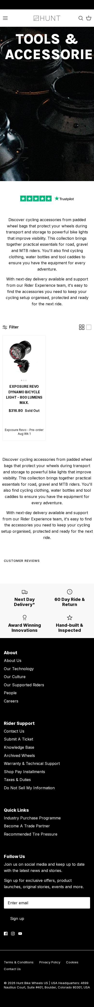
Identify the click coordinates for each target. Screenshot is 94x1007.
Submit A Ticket (18, 739)
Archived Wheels (19, 755)
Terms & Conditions (19, 962)
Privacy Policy (49, 962)
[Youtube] (20, 933)
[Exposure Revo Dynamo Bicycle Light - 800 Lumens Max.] (24, 358)
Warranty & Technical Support (32, 763)
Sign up (17, 918)
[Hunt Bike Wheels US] (47, 18)
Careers (11, 701)
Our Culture (15, 676)
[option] (47, 104)
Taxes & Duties (17, 779)
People (10, 692)
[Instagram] (13, 933)
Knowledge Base (19, 747)
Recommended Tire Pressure (30, 834)
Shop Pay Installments (24, 771)
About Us (12, 660)
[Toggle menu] (5, 18)
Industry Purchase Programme (32, 818)
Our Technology (19, 668)
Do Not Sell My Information (29, 787)
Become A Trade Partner (27, 825)
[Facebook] (5, 933)
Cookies (72, 962)
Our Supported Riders (24, 684)
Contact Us (14, 731)
